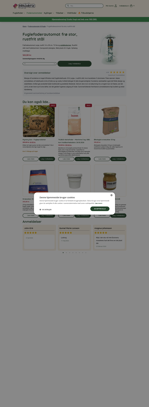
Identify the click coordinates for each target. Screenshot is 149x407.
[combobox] (111, 195)
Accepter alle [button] (100, 209)
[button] (45, 209)
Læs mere (98, 203)
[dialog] (74, 203)
